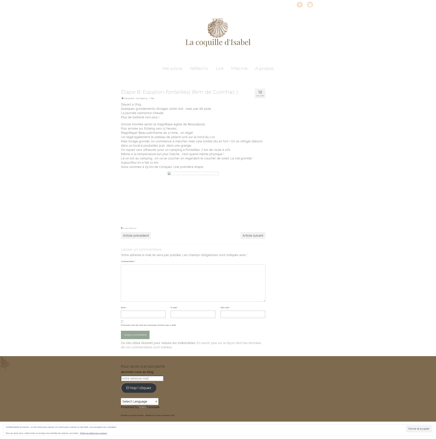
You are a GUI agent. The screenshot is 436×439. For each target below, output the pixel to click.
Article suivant (253, 235)
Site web (225, 308)
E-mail (174, 308)
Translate (153, 407)
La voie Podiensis (129, 228)
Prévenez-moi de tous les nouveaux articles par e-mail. (148, 325)
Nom (124, 308)
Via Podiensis (142, 98)
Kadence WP (169, 415)
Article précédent (136, 235)
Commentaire (128, 261)
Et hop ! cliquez (138, 388)
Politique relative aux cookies (93, 433)
